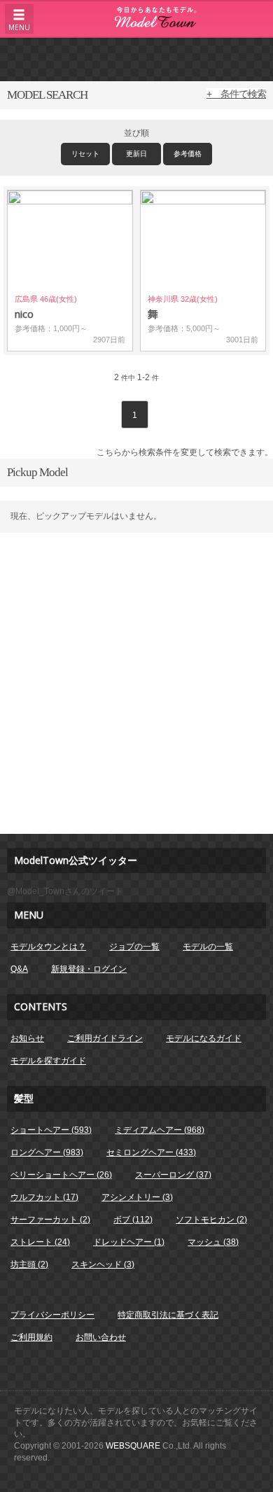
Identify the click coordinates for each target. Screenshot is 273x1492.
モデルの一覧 (208, 946)
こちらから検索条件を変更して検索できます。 (185, 452)
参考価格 (188, 154)
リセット (85, 154)
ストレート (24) (40, 1242)
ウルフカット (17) (44, 1197)
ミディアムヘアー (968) (159, 1130)
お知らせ (27, 1038)
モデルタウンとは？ (48, 946)
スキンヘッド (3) (102, 1264)
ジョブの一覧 (134, 946)
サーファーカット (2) (50, 1220)
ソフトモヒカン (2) (211, 1220)
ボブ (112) (133, 1220)
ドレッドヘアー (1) (128, 1242)
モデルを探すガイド (48, 1061)
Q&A (19, 969)
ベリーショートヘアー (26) (61, 1175)
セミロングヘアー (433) (151, 1152)
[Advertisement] (136, 58)
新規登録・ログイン (89, 969)
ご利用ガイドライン (105, 1038)
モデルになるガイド (203, 1038)
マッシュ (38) (213, 1242)
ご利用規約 (31, 1337)
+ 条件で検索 (236, 93)
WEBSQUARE (133, 1446)
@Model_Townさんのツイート (65, 891)
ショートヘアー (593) (51, 1130)
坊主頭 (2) (29, 1264)
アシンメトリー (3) (137, 1197)
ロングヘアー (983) (46, 1152)
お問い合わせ (101, 1337)
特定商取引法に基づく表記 (168, 1315)
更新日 (136, 154)
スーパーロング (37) (173, 1175)
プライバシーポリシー (52, 1315)
